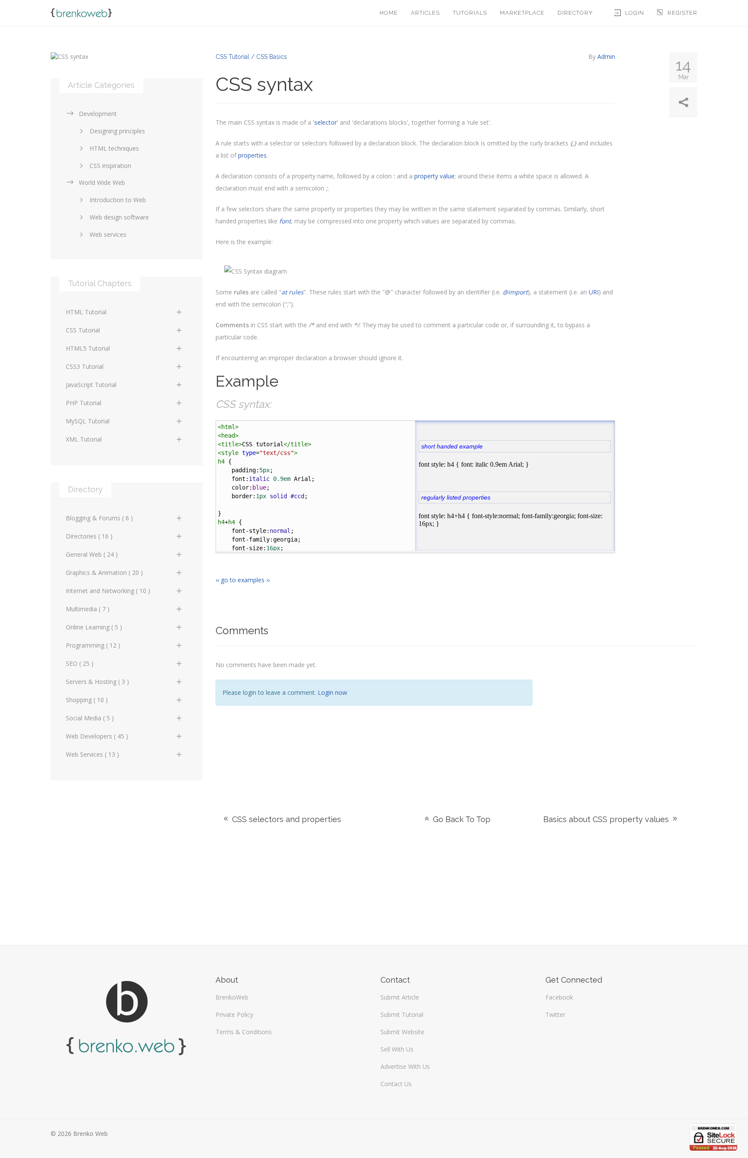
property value (434, 176)
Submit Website (402, 1032)
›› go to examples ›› (243, 580)
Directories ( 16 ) (89, 536)
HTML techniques (114, 148)
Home (389, 13)
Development (98, 114)
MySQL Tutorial (88, 421)
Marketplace (522, 13)
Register (682, 13)
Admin (606, 56)
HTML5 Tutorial (88, 348)
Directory (575, 13)
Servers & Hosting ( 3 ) (97, 681)
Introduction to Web (118, 200)
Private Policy (234, 1014)
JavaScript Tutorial (91, 385)
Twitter (555, 1014)
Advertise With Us (405, 1066)
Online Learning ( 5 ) (94, 627)
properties (252, 155)
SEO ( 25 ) (80, 663)
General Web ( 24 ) (92, 554)
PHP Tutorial (83, 403)
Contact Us (396, 1084)
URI (594, 292)
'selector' (325, 122)
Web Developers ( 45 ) (97, 736)
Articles (425, 13)
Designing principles (117, 131)
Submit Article (399, 997)
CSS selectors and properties (285, 819)
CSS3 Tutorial (84, 366)
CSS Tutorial (83, 330)
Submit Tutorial (401, 1014)
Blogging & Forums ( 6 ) (99, 518)
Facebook (559, 997)
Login (634, 13)
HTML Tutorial (86, 312)
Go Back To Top (460, 819)
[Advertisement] (621, 719)
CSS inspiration (110, 165)
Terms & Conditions (244, 1032)
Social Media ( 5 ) (90, 718)
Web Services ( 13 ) (92, 754)
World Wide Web (102, 182)
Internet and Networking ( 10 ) (108, 591)
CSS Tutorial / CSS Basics (251, 56)
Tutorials (470, 13)
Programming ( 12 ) (93, 645)
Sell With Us (396, 1049)
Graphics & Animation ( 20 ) (104, 572)
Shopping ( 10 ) (87, 700)
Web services (108, 234)
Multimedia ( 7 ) (88, 609)
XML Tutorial (84, 439)
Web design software (119, 217)
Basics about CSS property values (607, 819)
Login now (332, 692)
